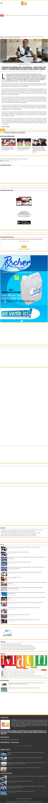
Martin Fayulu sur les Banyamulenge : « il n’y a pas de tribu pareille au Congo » (17, 15)
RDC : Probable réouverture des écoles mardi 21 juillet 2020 (18, 552)
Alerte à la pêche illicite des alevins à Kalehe (8, 643)
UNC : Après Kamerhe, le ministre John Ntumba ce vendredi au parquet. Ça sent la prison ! (24, 619)
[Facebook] (21, 746)
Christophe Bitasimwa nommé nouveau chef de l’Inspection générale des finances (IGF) (23, 687)
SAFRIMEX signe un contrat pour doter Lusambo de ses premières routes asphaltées (16, 648)
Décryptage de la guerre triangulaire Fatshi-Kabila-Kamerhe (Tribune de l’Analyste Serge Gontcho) (25, 602)
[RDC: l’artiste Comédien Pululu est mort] (4, 579)
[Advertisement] (24, 9)
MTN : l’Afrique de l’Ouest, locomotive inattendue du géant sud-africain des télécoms (16, 535)
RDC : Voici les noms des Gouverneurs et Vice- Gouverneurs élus (19, 562)
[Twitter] (23, 746)
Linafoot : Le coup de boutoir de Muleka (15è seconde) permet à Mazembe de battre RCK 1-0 (24, 148)
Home (2, 36)
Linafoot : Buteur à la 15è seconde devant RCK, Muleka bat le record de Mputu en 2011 (8, 148)
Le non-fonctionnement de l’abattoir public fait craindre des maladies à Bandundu (15, 646)
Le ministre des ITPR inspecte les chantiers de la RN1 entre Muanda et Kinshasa (15, 649)
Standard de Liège (21, 132)
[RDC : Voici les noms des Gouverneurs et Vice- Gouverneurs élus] (4, 564)
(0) (14, 160)
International (24, 71)
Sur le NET (3, 642)
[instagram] (27, 746)
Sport (36, 71)
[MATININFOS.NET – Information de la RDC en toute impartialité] (24, 3)
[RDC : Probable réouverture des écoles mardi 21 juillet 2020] (4, 554)
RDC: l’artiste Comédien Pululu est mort (15, 577)
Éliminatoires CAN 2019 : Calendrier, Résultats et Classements (18, 614)
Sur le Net (3, 528)
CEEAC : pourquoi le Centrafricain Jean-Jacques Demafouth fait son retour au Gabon (16, 534)
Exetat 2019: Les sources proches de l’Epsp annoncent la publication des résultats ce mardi (24, 607)
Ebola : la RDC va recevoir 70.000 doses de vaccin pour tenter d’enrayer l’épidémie (24, 757)
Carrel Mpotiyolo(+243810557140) (26, 798)
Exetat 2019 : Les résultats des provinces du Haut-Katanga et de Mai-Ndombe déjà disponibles (24, 572)
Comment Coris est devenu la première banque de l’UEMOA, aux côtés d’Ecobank (15, 531)
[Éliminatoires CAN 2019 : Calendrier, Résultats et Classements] (4, 616)
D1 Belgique (7, 132)
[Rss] (18, 746)
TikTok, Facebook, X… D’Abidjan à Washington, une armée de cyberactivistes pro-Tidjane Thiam (18, 532)
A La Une (5, 36)
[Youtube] (25, 746)
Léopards (28, 71)
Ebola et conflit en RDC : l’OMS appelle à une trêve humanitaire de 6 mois (14, 645)
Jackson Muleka (13, 132)
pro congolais (32, 71)
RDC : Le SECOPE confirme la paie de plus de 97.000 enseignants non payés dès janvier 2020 (26, 776)
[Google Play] (30, 746)
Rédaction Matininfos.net (7, 71)
